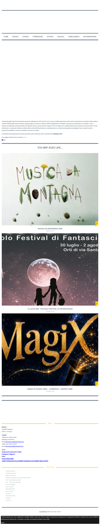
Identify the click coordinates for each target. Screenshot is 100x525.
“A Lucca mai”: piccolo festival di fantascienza (50, 308)
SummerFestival (10, 489)
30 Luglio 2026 (50, 311)
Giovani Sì (8, 493)
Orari (24, 3)
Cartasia (8, 498)
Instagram (5, 454)
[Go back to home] (50, 19)
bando (25, 137)
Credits (4, 461)
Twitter (19, 452)
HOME (6, 36)
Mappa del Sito (44, 461)
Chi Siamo (5, 3)
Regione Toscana (10, 475)
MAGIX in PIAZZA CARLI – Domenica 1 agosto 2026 (50, 389)
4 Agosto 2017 (57, 108)
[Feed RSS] (90, 6)
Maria (39, 108)
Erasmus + (9, 500)
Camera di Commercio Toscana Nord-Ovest (18, 478)
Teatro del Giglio (10, 484)
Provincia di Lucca (11, 473)
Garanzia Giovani (10, 496)
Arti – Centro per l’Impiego (13, 482)
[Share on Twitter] (4, 140)
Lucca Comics (9, 491)
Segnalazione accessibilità (31, 461)
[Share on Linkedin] (6, 140)
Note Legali (10, 459)
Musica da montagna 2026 (50, 228)
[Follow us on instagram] (97, 6)
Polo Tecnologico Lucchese (13, 480)
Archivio (47, 108)
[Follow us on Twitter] (96, 6)
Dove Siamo (15, 3)
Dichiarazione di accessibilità (15, 461)
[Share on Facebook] (2, 140)
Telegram (11, 454)
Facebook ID (13, 452)
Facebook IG (5, 452)
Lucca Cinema (9, 487)
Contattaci (33, 3)
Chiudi (2, 523)
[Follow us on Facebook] (93, 6)
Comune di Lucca (10, 471)
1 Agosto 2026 (50, 231)
